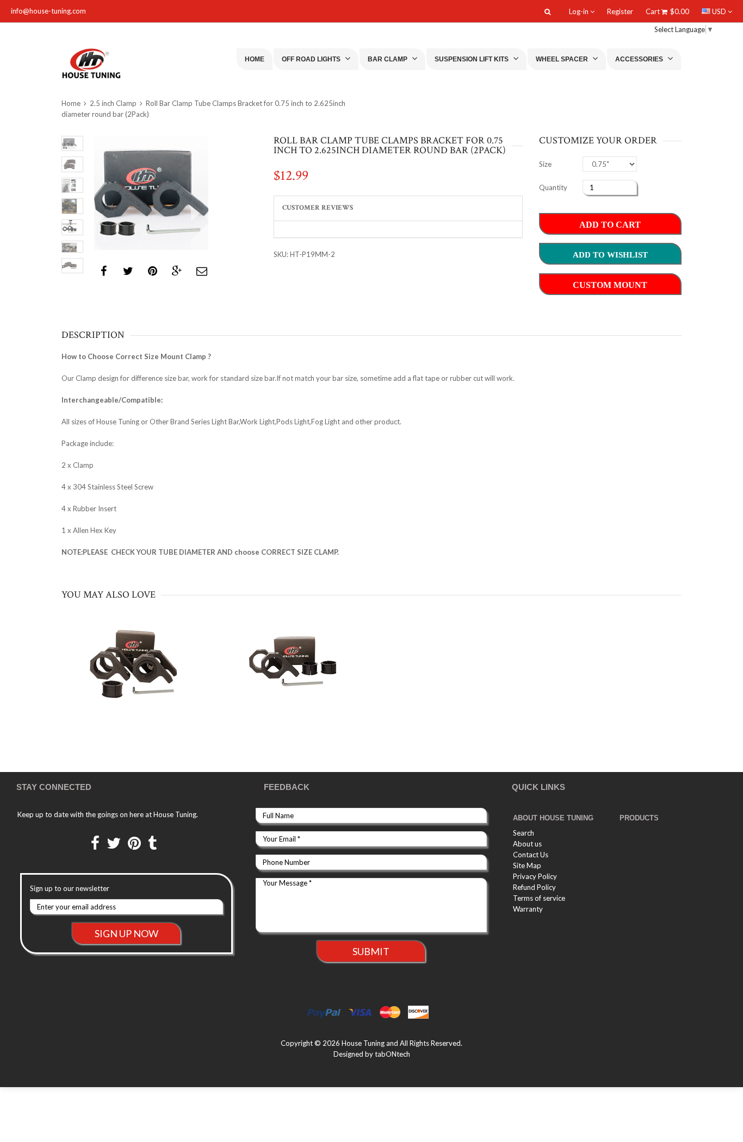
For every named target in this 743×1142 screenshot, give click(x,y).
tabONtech (392, 1054)
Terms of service (539, 898)
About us (527, 843)
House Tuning (363, 1043)
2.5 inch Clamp (113, 103)
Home (254, 59)
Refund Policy (534, 887)
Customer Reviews (317, 207)
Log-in (579, 11)
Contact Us (530, 854)
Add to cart (610, 224)
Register (620, 11)
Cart (667, 11)
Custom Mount (610, 285)
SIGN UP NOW (126, 933)
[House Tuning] (103, 63)
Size (545, 164)
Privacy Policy (535, 876)
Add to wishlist (610, 254)
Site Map (527, 865)
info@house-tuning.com (48, 11)
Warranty (528, 909)
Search (523, 833)
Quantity (553, 187)
